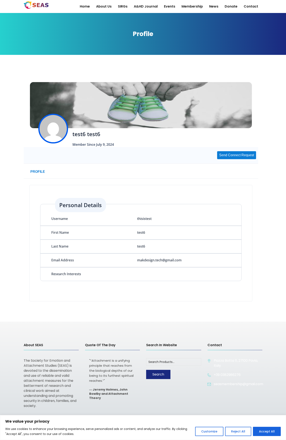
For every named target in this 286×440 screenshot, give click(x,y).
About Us (104, 6)
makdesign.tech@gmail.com (159, 260)
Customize (209, 431)
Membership (192, 6)
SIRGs (123, 6)
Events (169, 6)
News (213, 6)
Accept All (267, 431)
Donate (231, 6)
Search (158, 374)
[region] (143, 427)
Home (85, 6)
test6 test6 (86, 134)
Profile (37, 171)
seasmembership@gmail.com (238, 384)
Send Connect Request (236, 155)
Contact (251, 6)
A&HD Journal (146, 6)
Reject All (238, 431)
